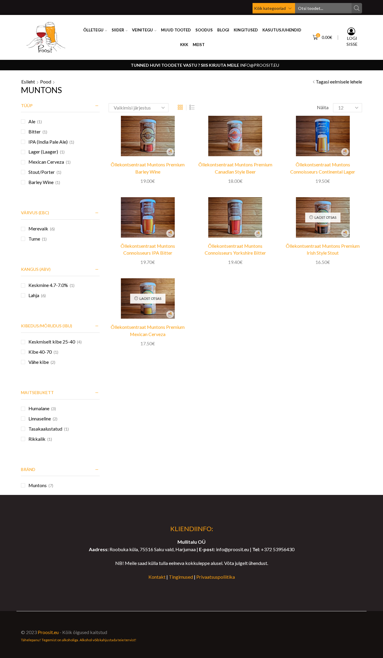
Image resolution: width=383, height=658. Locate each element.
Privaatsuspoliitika (215, 577)
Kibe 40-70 (40, 352)
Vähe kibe (38, 362)
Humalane (38, 408)
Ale (31, 121)
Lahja (33, 295)
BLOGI (223, 30)
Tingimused (181, 577)
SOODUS (204, 30)
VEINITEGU (142, 30)
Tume (34, 238)
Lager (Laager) (43, 151)
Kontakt (156, 577)
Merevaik (38, 228)
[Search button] (357, 8)
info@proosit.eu (259, 65)
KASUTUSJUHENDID (281, 30)
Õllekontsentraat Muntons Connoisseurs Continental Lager (322, 168)
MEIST (199, 44)
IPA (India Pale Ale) (48, 142)
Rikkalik (36, 439)
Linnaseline (39, 418)
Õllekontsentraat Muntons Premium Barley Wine (148, 168)
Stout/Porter (41, 172)
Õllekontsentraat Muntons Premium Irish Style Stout (323, 249)
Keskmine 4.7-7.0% (48, 285)
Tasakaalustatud (45, 428)
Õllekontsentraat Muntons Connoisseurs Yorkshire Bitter (235, 249)
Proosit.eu (48, 632)
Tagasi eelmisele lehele (339, 81)
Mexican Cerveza (46, 162)
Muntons (37, 485)
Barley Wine (41, 182)
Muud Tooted (176, 30)
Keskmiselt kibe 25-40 (51, 341)
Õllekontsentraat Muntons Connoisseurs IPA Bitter (148, 249)
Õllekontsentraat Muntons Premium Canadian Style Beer (235, 168)
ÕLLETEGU (93, 30)
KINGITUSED (246, 30)
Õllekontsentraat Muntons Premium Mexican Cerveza (148, 330)
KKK (184, 44)
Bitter (34, 131)
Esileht (28, 81)
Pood (45, 81)
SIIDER (118, 30)
